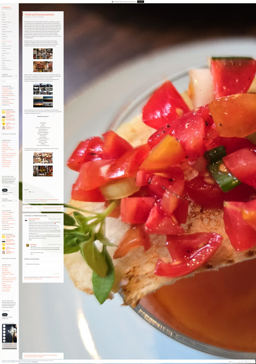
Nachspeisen (5, 36)
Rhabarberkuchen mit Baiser (10, 124)
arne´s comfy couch (6, 164)
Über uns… (4, 58)
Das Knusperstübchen (6, 162)
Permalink (44, 201)
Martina (7, 126)
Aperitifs (4, 14)
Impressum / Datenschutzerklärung (6, 68)
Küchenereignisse (9, 111)
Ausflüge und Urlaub (6, 60)
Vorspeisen (4, 24)
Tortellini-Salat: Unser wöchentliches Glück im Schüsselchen (7, 91)
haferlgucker (41, 16)
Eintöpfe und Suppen (6, 22)
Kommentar (56, 273)
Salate (3, 62)
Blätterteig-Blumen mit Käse (8, 95)
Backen (3, 19)
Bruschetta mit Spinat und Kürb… (10, 113)
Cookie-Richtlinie (35, 361)
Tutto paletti (4, 144)
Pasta (3, 55)
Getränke (4, 17)
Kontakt (3, 43)
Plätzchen (37, 199)
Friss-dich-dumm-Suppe (7, 103)
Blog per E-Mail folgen (7, 176)
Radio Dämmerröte (6, 142)
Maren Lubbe (9, 115)
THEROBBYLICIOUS (6, 160)
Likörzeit (4, 50)
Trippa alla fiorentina (10, 120)
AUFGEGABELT (5, 145)
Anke (7, 122)
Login (3, 12)
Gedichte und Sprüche (7, 46)
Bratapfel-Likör (28, 207)
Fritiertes (4, 29)
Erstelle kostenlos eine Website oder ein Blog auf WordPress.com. (36, 355)
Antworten (59, 218)
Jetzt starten (140, 1)
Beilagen (4, 34)
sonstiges (40, 199)
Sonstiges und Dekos (6, 41)
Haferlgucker (6, 7)
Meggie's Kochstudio (6, 147)
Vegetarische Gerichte (6, 31)
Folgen (4, 190)
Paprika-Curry (5, 88)
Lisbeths (4, 159)
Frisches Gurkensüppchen (7, 99)
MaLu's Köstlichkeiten (34, 219)
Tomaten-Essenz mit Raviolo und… (10, 116)
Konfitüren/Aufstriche (6, 48)
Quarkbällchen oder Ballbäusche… (10, 128)
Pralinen (4, 38)
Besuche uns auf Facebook (9, 134)
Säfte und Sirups (5, 53)
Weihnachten (55, 199)
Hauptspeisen (5, 26)
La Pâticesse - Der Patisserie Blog (9, 153)
